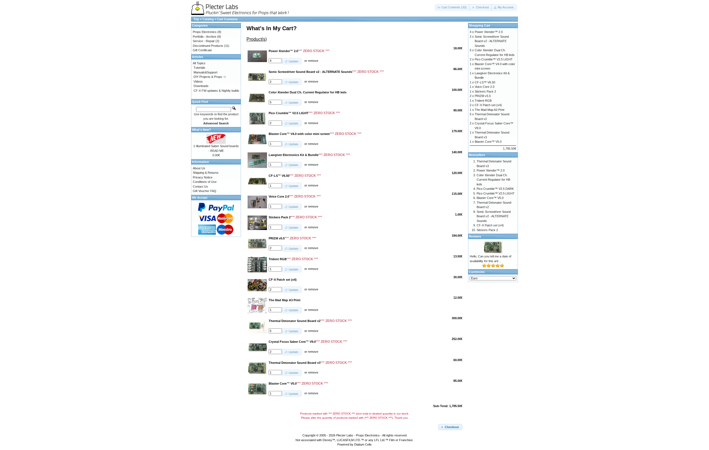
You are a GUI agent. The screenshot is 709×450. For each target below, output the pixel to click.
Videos (198, 81)
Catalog (208, 19)
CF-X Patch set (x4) (488, 105)
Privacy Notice (202, 177)
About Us (199, 168)
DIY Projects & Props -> (210, 76)
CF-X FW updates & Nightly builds (216, 90)
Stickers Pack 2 (485, 91)
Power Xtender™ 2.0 (489, 32)
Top (196, 19)
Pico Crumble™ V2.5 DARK (495, 188)
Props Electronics (205, 32)
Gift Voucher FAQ (204, 191)
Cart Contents (227, 19)
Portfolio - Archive (204, 36)
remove (313, 60)
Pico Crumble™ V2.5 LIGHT (494, 59)
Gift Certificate (202, 50)
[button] (452, 7)
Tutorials (199, 67)
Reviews (475, 236)
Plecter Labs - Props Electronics (358, 435)
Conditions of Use (205, 181)
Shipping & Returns (206, 172)
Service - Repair (204, 41)
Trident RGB (483, 100)
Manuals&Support (205, 72)
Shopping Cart (479, 25)
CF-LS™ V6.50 (485, 82)
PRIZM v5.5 (483, 96)
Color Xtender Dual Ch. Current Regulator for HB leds (493, 179)
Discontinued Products (208, 45)
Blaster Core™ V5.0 (488, 141)
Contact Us (200, 186)
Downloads (201, 86)
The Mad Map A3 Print (489, 109)
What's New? (201, 129)
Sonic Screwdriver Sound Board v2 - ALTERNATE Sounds (492, 41)
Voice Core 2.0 (484, 86)
